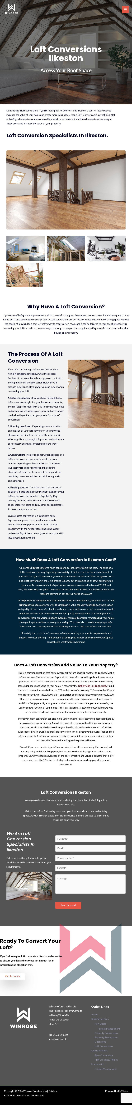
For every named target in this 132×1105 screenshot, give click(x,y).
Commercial (97, 1064)
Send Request (68, 905)
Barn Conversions (103, 1055)
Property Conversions (106, 1033)
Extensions (100, 1041)
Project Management (109, 1028)
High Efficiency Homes (106, 1059)
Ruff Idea (123, 1091)
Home (94, 1014)
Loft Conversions (103, 1046)
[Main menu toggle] (125, 9)
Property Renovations (106, 1037)
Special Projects (99, 1050)
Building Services (100, 1019)
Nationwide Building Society (92, 685)
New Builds (100, 1023)
